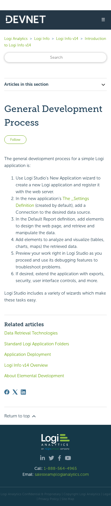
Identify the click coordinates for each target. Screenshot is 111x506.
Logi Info (42, 38)
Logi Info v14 (67, 38)
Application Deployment (27, 354)
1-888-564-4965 (60, 468)
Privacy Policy (48, 499)
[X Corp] (15, 392)
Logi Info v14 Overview (26, 365)
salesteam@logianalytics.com (62, 474)
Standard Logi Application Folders (36, 343)
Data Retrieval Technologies (31, 333)
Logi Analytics (16, 38)
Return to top (17, 416)
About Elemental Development (34, 375)
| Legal (106, 494)
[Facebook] (6, 392)
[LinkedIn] (23, 392)
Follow (15, 140)
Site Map (67, 499)
